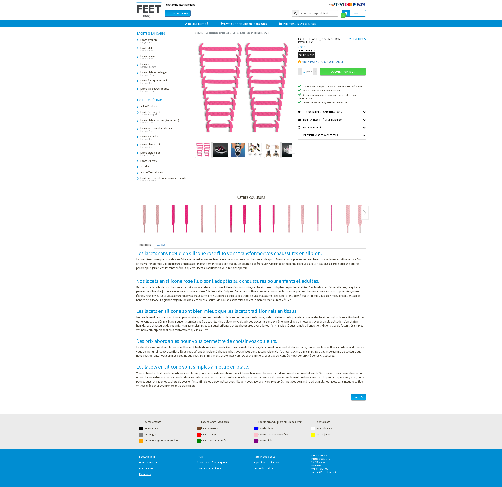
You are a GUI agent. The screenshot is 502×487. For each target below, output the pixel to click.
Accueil (199, 32)
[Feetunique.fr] (149, 10)
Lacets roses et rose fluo (217, 32)
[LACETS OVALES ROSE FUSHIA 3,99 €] (237, 219)
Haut (357, 397)
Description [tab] (145, 244)
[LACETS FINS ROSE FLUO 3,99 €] (324, 219)
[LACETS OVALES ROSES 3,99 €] (295, 219)
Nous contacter (177, 13)
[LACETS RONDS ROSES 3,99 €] (208, 219)
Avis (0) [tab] (161, 244)
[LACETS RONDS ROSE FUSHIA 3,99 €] (266, 219)
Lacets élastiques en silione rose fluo (251, 32)
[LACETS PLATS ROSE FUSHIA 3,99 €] (179, 219)
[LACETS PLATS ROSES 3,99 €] (150, 219)
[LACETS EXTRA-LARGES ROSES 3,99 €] (353, 219)
